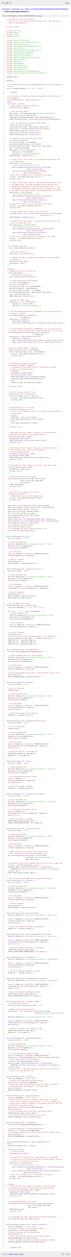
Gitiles (11, 1254)
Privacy (16, 1254)
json (67, 1254)
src (22, 9)
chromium (6, 9)
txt (63, 1254)
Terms (21, 1254)
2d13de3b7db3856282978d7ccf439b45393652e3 (49, 9)
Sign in (67, 3)
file (39, 16)
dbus (27, 9)
